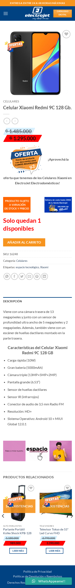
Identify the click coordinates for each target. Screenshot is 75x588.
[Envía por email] (29, 276)
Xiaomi (44, 267)
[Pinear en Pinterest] (37, 276)
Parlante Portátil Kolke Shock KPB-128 (17, 531)
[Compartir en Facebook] (14, 276)
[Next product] (7, 121)
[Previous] (3, 524)
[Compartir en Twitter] (22, 276)
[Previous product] (15, 121)
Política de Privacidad (37, 571)
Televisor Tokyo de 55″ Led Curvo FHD (54, 531)
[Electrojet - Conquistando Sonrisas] (37, 13)
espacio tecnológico (27, 267)
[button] (5, 13)
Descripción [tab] (12, 301)
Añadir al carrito (24, 242)
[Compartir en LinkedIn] (44, 276)
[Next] (71, 524)
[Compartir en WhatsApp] (7, 276)
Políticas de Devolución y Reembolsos (37, 576)
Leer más (18, 550)
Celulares (11, 101)
